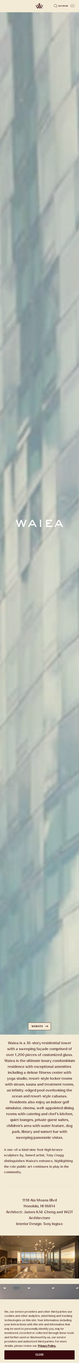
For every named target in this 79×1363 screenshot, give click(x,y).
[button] (72, 6)
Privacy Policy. (47, 1345)
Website (37, 1026)
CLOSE (39, 1354)
